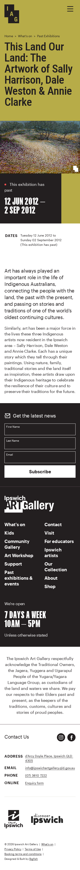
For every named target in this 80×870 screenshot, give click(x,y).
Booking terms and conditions (23, 853)
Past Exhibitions (48, 36)
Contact (53, 524)
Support (13, 563)
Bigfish (33, 858)
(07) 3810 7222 (36, 775)
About (51, 578)
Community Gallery (16, 544)
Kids (9, 532)
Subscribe (40, 471)
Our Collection (55, 566)
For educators (59, 541)
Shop (50, 586)
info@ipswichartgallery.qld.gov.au (50, 768)
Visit (49, 532)
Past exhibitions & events (18, 578)
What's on (25, 36)
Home (8, 36)
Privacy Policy (12, 849)
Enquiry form (34, 783)
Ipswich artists (53, 552)
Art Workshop (18, 555)
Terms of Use (33, 849)
